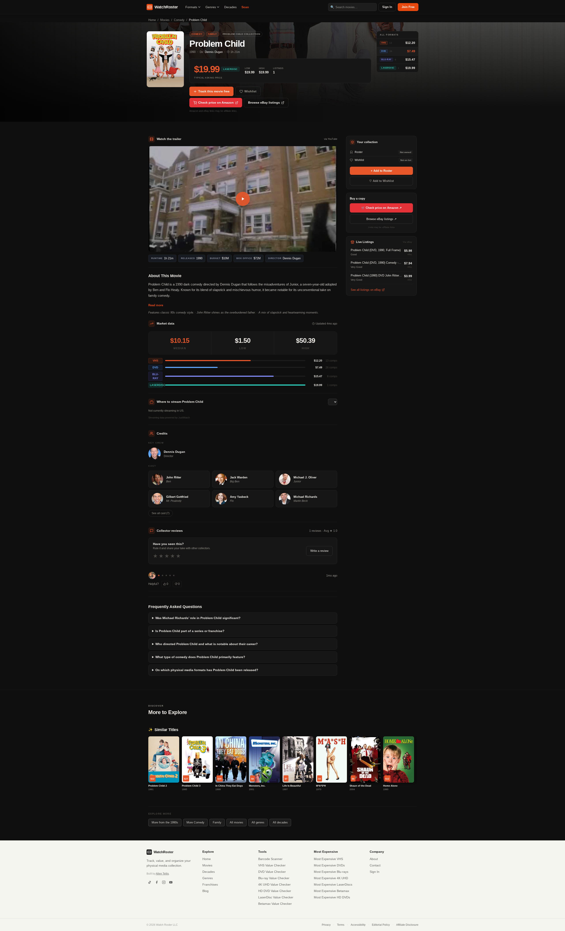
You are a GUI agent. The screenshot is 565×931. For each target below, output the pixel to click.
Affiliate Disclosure (407, 924)
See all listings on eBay (366, 289)
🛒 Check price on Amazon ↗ (381, 207)
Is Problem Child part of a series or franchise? (189, 631)
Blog (205, 891)
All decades (280, 822)
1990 (192, 52)
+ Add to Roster (381, 170)
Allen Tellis (162, 873)
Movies (165, 20)
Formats (191, 7)
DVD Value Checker (272, 871)
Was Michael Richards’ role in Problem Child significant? (198, 618)
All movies (236, 822)
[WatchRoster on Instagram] (164, 882)
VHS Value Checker (272, 865)
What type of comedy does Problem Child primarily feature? (200, 657)
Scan (245, 7)
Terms (340, 924)
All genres (258, 822)
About (374, 859)
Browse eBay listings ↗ (381, 219)
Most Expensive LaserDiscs (333, 884)
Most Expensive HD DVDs (332, 897)
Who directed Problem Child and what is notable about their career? (206, 644)
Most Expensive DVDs (329, 865)
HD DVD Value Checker (274, 891)
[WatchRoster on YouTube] (171, 882)
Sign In (387, 7)
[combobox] (352, 7)
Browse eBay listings (264, 102)
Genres (210, 7)
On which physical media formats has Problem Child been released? (206, 670)
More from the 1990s (165, 822)
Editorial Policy (381, 924)
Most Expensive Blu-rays (331, 871)
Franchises (210, 884)
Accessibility (358, 924)
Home (152, 20)
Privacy (326, 924)
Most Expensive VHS (328, 859)
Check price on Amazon (216, 102)
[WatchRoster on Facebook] (157, 882)
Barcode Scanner (270, 859)
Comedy (179, 20)
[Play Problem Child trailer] (242, 199)
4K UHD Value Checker (274, 884)
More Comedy (195, 822)
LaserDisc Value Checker (275, 897)
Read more (155, 305)
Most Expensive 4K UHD (331, 878)
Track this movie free (214, 91)
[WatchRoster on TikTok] (150, 882)
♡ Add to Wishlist (381, 181)
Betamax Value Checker (275, 903)
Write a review (319, 550)
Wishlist (250, 91)
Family (217, 822)
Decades (230, 7)
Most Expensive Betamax (331, 891)
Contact (375, 865)
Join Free (408, 7)
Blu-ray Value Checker (273, 878)
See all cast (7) (161, 513)
